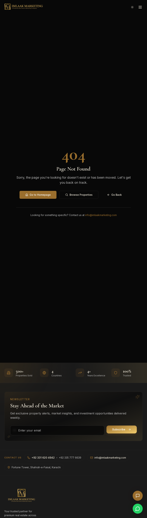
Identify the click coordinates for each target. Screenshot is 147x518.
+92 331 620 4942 (43, 457)
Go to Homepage (40, 194)
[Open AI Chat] (138, 496)
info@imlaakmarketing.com (101, 215)
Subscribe (118, 429)
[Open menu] (140, 7)
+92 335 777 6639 (70, 457)
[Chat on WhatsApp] (138, 509)
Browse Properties (81, 194)
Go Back (116, 194)
